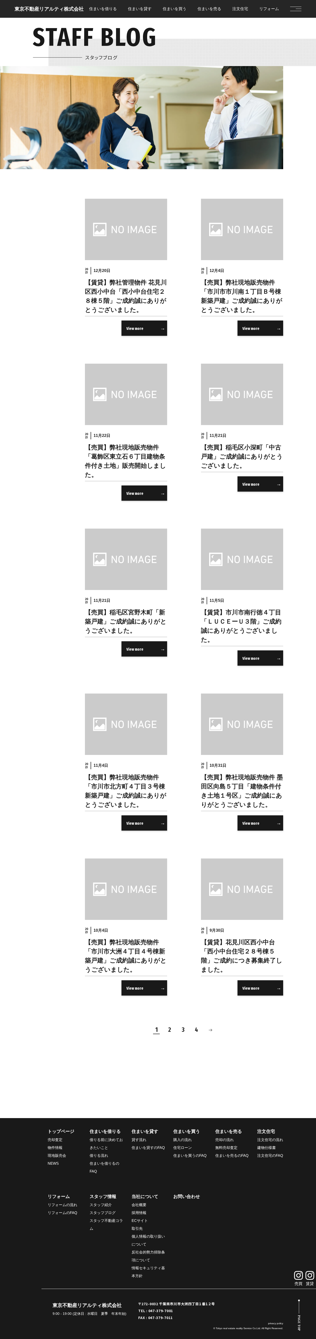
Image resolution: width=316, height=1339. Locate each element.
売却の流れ (224, 1140)
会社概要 (139, 1205)
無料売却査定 (226, 1147)
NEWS (53, 1163)
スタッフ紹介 (101, 1205)
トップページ (61, 1131)
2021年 (46, 98)
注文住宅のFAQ (270, 1155)
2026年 (46, 38)
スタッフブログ (103, 1213)
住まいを (103, 9)
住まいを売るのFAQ (232, 1155)
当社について (145, 1196)
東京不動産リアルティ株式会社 (49, 9)
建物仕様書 (266, 1147)
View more (134, 328)
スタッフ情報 (103, 1196)
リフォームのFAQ (62, 1213)
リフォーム (269, 9)
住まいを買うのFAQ (190, 1155)
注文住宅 (240, 9)
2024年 (46, 62)
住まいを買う (186, 1131)
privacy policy (275, 1323)
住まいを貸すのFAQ (148, 1147)
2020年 (46, 110)
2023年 (46, 74)
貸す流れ (139, 1140)
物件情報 (55, 1147)
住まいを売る (228, 1131)
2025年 (46, 50)
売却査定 (55, 1140)
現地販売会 (57, 1155)
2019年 (46, 122)
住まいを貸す (145, 1131)
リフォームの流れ (62, 1205)
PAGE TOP (299, 1323)
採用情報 (139, 1213)
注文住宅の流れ (270, 1140)
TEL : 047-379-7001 (155, 1310)
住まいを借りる (105, 1131)
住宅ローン (182, 1147)
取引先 (137, 1228)
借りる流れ (99, 1155)
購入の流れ (182, 1140)
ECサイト (140, 1220)
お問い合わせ (186, 1196)
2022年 (46, 86)
